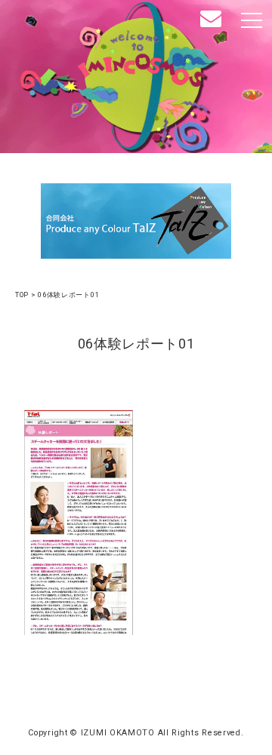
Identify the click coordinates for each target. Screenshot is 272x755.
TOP (22, 294)
